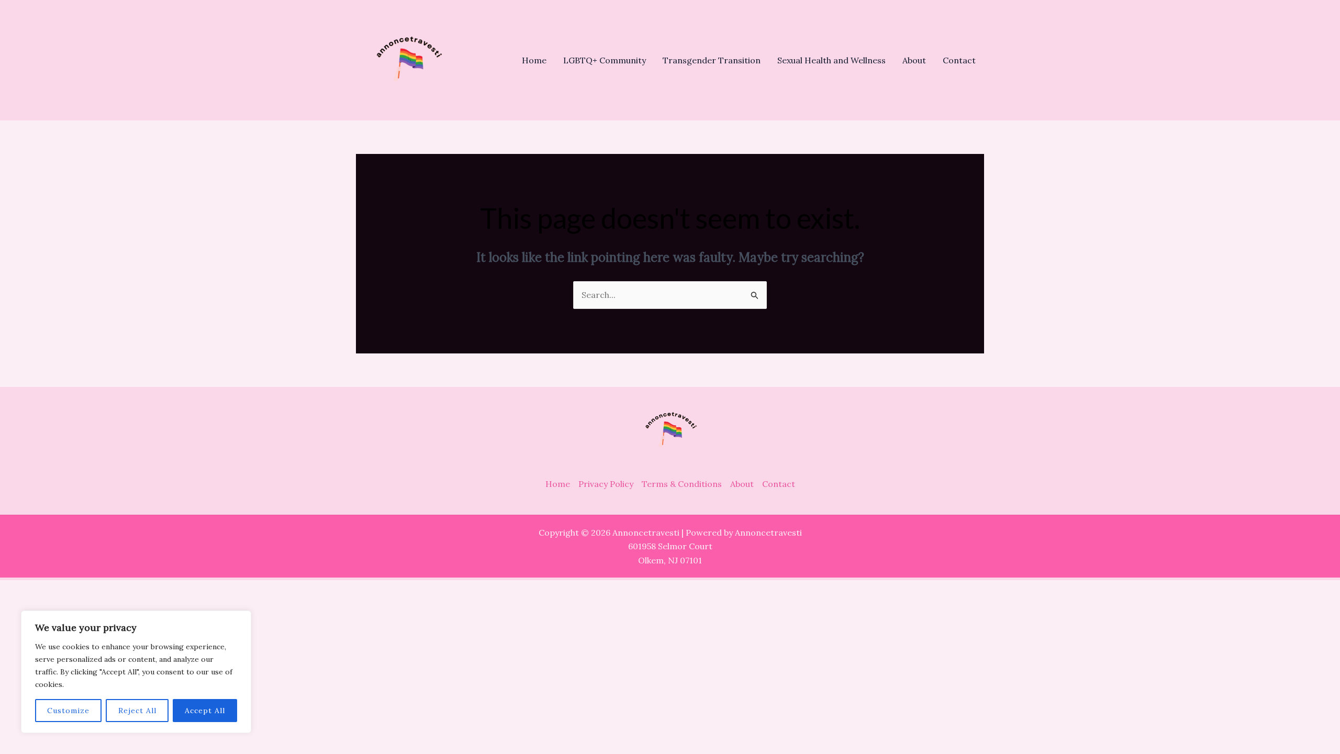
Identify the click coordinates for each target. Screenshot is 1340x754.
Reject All (137, 710)
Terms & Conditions (682, 484)
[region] (136, 672)
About (914, 60)
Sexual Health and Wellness (831, 60)
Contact (959, 60)
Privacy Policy (605, 484)
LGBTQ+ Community (604, 60)
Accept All (205, 710)
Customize (68, 710)
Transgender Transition (712, 60)
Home (534, 60)
